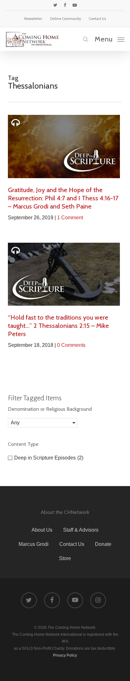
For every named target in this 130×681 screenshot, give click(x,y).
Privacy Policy (65, 655)
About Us (42, 530)
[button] (109, 39)
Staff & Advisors (80, 530)
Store (65, 558)
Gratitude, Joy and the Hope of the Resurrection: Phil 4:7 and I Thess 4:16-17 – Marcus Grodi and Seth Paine (63, 198)
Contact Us (71, 544)
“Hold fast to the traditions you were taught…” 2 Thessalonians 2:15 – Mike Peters (58, 326)
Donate (103, 544)
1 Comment (70, 217)
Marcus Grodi (34, 544)
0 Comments (71, 345)
